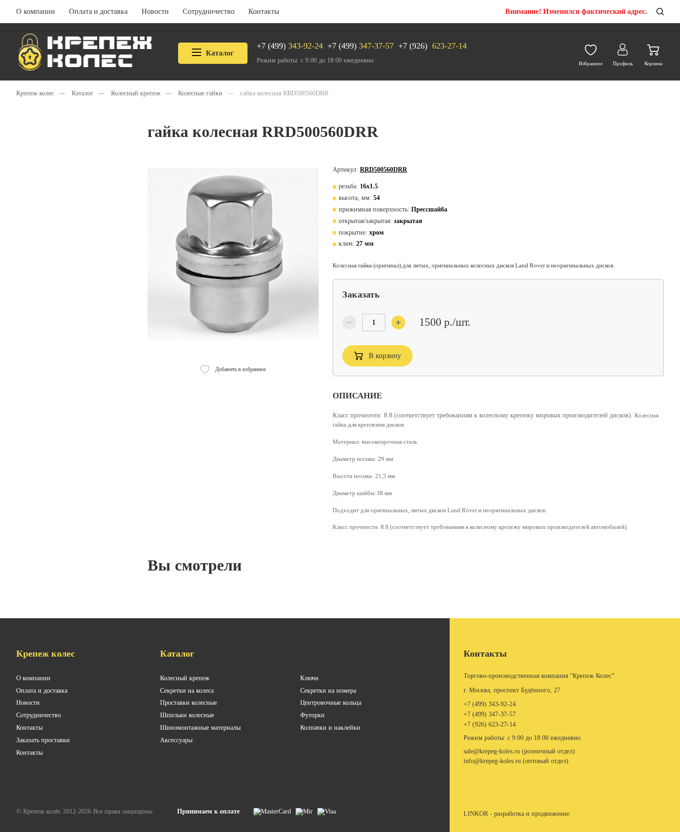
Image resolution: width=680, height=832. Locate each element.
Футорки (312, 715)
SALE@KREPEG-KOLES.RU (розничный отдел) (519, 751)
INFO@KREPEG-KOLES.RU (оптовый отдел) (516, 760)
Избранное (591, 63)
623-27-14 (432, 45)
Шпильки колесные (187, 715)
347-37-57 (361, 45)
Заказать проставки (43, 740)
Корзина (653, 63)
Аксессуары (176, 740)
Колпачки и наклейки (330, 727)
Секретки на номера (328, 690)
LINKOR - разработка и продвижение (516, 813)
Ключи (309, 678)
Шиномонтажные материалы (200, 727)
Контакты (263, 11)
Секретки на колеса (187, 690)
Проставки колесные (188, 702)
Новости (155, 11)
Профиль (623, 63)
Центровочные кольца (330, 702)
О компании (35, 11)
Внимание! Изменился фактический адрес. (576, 11)
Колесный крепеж (185, 678)
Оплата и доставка (98, 11)
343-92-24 (290, 45)
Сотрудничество (209, 11)
